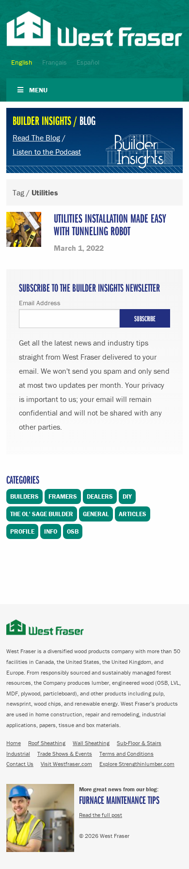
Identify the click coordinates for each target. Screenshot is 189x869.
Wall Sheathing (91, 743)
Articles (132, 514)
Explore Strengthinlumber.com (136, 763)
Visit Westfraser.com (66, 763)
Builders (24, 496)
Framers (62, 496)
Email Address (40, 302)
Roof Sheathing (46, 743)
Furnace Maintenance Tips (119, 800)
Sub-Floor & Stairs (139, 743)
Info (50, 531)
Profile (22, 531)
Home (13, 743)
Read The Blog (36, 137)
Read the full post (100, 814)
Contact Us (19, 763)
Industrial (18, 753)
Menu (38, 90)
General (96, 514)
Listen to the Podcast (47, 151)
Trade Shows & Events (64, 753)
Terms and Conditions (126, 753)
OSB (73, 531)
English (21, 62)
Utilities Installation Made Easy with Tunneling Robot (110, 224)
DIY (127, 496)
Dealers (100, 496)
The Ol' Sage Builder (41, 514)
